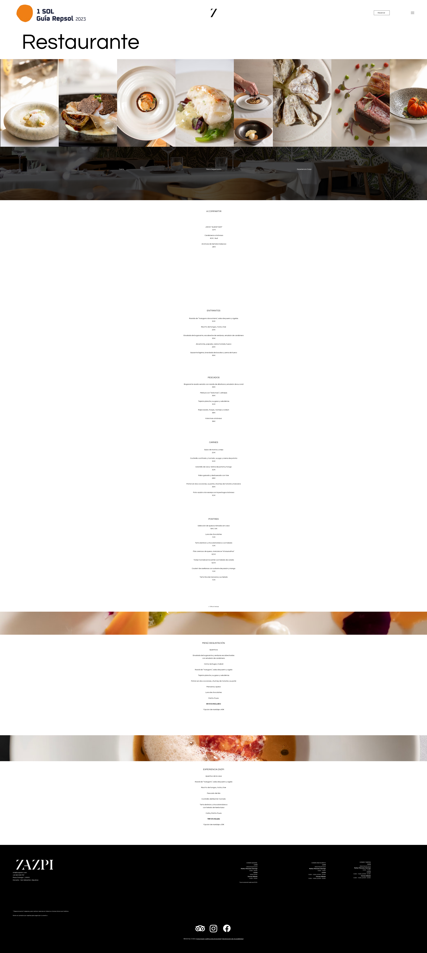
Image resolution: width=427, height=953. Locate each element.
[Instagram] (213, 928)
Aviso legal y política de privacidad (208, 939)
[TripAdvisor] (200, 928)
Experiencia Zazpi (304, 169)
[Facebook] (227, 928)
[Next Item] (421, 103)
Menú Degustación (214, 169)
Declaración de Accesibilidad (232, 939)
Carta (121, 169)
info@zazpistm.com (20, 872)
